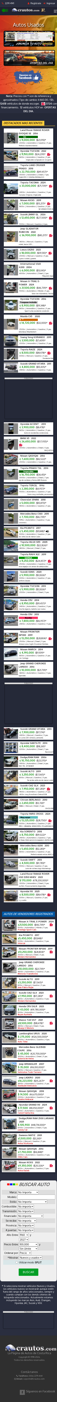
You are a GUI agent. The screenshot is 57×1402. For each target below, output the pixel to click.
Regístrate (35, 3)
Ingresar (50, 3)
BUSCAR (28, 1272)
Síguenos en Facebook (40, 1391)
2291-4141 (9, 3)
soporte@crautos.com (33, 1379)
